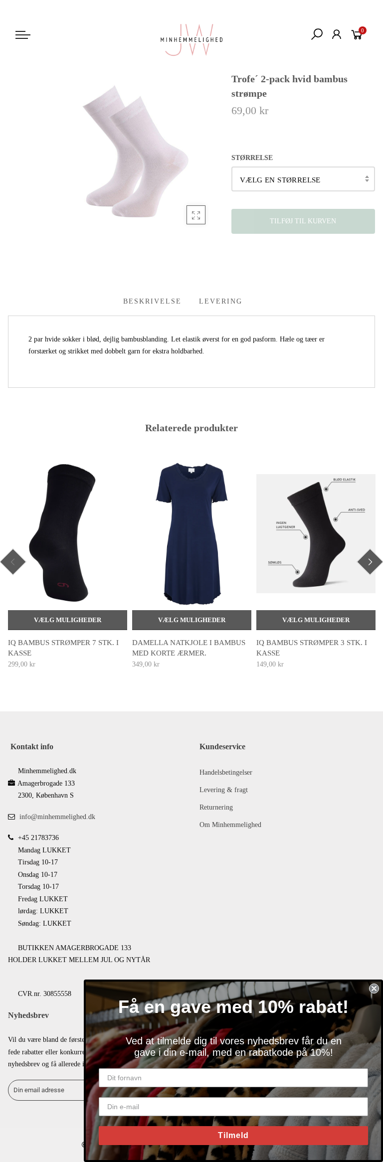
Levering (220, 301)
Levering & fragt (223, 790)
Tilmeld (233, 1135)
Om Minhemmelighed (230, 825)
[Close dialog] (374, 989)
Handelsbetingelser (225, 772)
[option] (67, 564)
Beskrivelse (152, 301)
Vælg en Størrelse (280, 180)
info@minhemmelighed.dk (57, 817)
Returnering (216, 807)
